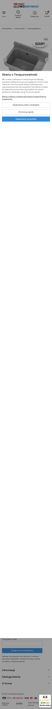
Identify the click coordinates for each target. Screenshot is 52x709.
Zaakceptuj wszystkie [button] (26, 119)
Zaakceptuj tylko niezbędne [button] (26, 105)
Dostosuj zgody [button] (26, 112)
